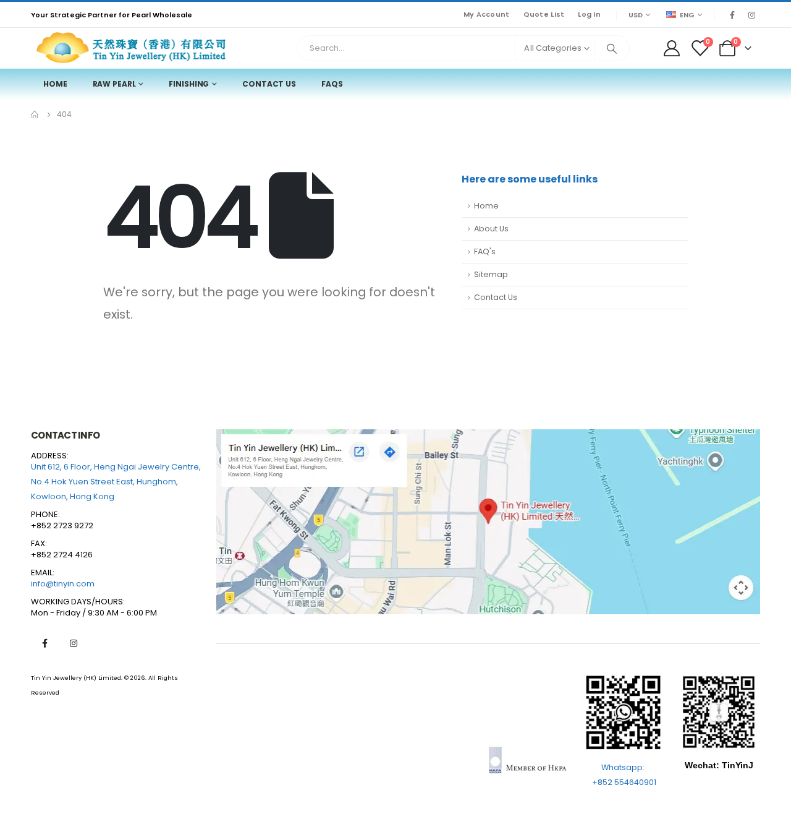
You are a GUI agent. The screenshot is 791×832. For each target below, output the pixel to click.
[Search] (611, 48)
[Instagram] (751, 15)
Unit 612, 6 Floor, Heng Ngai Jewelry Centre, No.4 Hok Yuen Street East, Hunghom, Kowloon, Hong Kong (116, 481)
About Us (491, 228)
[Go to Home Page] (35, 114)
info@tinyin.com (63, 584)
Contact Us (269, 84)
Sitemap (491, 274)
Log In (589, 14)
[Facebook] (732, 15)
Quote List (544, 14)
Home (55, 84)
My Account (486, 14)
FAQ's (485, 251)
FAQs (332, 84)
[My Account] (671, 48)
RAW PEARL (114, 84)
